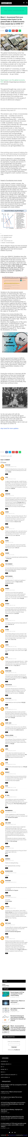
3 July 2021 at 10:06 (9, 577)
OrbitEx (9, 471)
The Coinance (8, 564)
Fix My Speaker (8, 901)
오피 (16, 790)
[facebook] (9, 1132)
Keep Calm (8, 923)
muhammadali (9, 810)
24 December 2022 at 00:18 (10, 882)
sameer (7, 553)
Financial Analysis (5, 1064)
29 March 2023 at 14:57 (10, 924)
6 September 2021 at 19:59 (10, 658)
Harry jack (8, 723)
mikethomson (8, 576)
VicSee (7, 937)
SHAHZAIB (7, 465)
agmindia (7, 858)
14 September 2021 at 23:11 (11, 686)
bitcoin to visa (17, 521)
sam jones (8, 822)
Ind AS (2, 1072)
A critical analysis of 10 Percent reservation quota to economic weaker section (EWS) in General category (13, 1125)
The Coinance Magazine (10, 570)
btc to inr (18, 535)
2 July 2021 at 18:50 (9, 565)
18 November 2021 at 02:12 (10, 797)
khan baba (8, 880)
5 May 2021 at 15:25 (9, 542)
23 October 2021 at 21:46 (10, 773)
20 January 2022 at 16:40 (10, 824)
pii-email (17, 613)
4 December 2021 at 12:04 (10, 812)
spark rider (8, 671)
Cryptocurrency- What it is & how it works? (11, 1091)
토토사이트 (13, 639)
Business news (9, 871)
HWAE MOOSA (8, 684)
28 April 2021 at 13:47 (9, 528)
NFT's (6, 853)
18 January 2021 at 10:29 (10, 478)
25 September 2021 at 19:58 (11, 736)
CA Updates (3, 1061)
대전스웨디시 (17, 665)
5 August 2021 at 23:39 (10, 590)
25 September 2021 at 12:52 (11, 724)
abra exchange (13, 841)
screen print (8, 558)
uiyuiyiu (7, 906)
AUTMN (7, 629)
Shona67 (7, 846)
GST (1, 1066)
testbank (13, 488)
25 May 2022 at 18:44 (9, 848)
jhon (6, 477)
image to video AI (22, 949)
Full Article (21, 693)
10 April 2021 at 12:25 (9, 513)
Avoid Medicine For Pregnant (11, 890)
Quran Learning (8, 912)
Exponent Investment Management (13, 931)
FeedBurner (17, 1049)
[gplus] (15, 1132)
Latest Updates (4, 1077)
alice (6, 707)
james (6, 644)
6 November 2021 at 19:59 (10, 787)
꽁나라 (17, 780)
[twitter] (12, 1132)
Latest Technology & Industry (8, 1074)
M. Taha (7, 795)
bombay (7, 588)
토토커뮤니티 (11, 624)
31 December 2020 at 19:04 (10, 466)
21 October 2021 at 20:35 (10, 764)
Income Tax (3, 1069)
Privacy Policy (5, 985)
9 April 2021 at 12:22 (9, 495)
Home (3, 984)
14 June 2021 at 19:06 (9, 554)
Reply (7, 474)
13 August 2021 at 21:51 (10, 620)
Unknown (7, 493)
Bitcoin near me (20, 730)
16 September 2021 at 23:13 (11, 709)
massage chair (20, 502)
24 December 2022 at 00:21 (10, 897)
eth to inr (17, 547)
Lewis (6, 749)
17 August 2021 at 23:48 (10, 631)
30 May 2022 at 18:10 (9, 860)
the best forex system (13, 817)
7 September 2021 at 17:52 (10, 672)
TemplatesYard (12, 1135)
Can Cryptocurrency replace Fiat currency (11, 1097)
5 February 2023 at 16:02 (10, 908)
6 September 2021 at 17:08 (10, 646)
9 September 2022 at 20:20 (10, 872)
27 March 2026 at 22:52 (10, 938)
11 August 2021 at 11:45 (10, 605)
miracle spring (9, 735)
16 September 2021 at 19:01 (11, 700)
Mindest (7, 772)
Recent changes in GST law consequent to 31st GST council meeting (17, 994)
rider (6, 618)
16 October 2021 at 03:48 (10, 750)
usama (7, 512)
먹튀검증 (22, 598)
